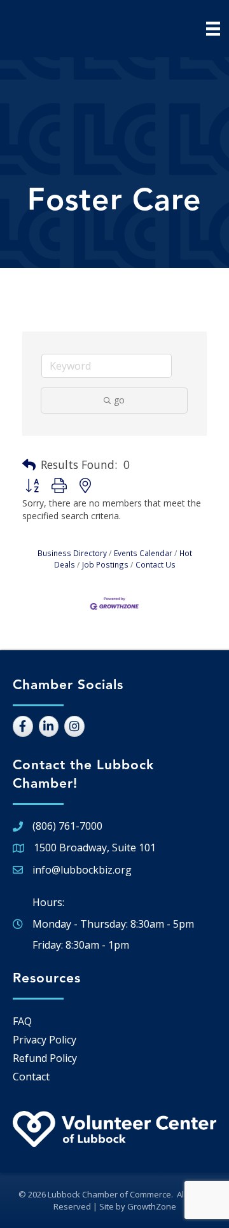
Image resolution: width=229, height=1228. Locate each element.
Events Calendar (143, 553)
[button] (29, 465)
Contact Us (155, 564)
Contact (31, 1077)
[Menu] (213, 29)
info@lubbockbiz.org (82, 870)
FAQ (22, 1021)
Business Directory (72, 553)
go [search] (119, 400)
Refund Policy (45, 1058)
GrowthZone (151, 1206)
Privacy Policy (44, 1040)
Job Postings (105, 564)
